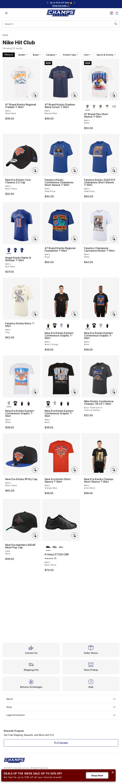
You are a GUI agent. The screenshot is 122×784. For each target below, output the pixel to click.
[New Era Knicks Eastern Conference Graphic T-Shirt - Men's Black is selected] (87, 325)
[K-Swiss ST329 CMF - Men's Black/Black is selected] (48, 547)
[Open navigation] (6, 13)
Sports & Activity (105, 55)
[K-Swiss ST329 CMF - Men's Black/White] (61, 547)
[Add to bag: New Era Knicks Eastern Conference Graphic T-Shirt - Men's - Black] (114, 314)
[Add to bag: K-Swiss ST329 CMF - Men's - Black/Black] (74, 535)
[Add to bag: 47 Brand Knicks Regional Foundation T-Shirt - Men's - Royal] (74, 239)
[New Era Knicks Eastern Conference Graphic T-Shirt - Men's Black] (54, 325)
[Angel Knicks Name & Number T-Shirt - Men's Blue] (15, 250)
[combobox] (61, 23)
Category (50, 55)
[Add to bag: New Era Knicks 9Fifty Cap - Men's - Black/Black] (35, 470)
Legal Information (15, 715)
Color (86, 55)
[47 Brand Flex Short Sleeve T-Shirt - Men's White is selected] (87, 106)
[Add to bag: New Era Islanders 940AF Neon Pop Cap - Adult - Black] (35, 535)
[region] (61, 4)
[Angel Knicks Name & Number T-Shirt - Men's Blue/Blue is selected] (9, 250)
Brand (35, 55)
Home (5, 35)
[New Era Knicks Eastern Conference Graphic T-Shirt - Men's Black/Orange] (107, 325)
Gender (21, 55)
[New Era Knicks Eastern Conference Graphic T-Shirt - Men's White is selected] (9, 403)
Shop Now (97, 775)
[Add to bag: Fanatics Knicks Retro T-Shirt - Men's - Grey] (35, 314)
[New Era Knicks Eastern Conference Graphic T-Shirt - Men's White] (61, 325)
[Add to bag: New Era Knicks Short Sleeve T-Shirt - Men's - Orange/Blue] (74, 470)
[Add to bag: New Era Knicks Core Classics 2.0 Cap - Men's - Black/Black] (35, 170)
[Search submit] (115, 23)
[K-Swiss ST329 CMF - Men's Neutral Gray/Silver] (54, 547)
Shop (9, 707)
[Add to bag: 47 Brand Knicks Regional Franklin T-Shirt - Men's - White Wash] (35, 95)
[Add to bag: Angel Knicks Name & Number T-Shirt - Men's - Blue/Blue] (35, 239)
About (9, 699)
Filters (7, 54)
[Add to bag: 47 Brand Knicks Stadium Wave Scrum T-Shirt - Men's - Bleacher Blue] (74, 95)
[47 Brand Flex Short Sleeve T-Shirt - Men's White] (94, 106)
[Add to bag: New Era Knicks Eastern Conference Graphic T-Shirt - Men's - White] (35, 392)
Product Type (69, 55)
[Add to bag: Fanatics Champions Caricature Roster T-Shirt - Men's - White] (114, 239)
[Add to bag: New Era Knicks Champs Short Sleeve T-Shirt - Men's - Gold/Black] (114, 470)
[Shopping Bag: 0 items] (117, 13)
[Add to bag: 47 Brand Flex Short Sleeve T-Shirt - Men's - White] (114, 95)
